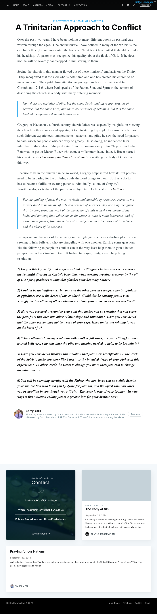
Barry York (97, 21)
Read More (135, 414)
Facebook (127, 603)
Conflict (82, 21)
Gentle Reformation (15, 603)
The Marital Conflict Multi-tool (41, 500)
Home (16, 5)
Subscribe (144, 5)
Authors (38, 5)
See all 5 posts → (40, 533)
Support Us (64, 5)
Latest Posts (114, 603)
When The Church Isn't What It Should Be (41, 509)
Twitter (138, 603)
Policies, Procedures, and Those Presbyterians (41, 519)
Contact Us (80, 5)
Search (50, 5)
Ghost (148, 603)
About (26, 5)
